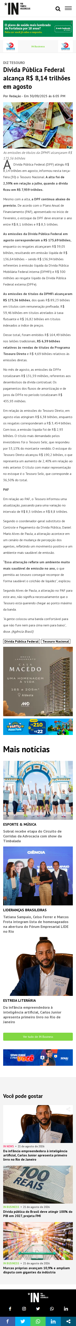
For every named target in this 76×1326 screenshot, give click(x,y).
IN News (8, 1146)
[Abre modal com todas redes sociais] (68, 1321)
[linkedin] (66, 1309)
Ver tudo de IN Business (38, 1037)
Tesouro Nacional (55, 641)
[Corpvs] (10, 46)
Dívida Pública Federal (21, 641)
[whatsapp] (52, 1309)
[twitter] (38, 1309)
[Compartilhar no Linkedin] (53, 1321)
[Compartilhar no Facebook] (7, 1321)
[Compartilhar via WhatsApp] (38, 1321)
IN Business (38, 46)
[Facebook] (10, 1309)
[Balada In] (38, 1297)
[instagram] (24, 1309)
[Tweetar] (22, 1321)
